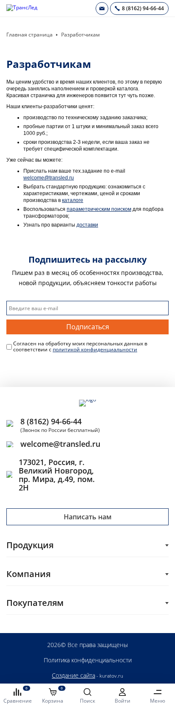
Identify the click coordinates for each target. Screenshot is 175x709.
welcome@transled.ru (48, 178)
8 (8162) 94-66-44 (51, 421)
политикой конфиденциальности (95, 349)
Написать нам (88, 516)
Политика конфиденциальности (88, 660)
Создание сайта (73, 675)
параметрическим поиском (99, 209)
